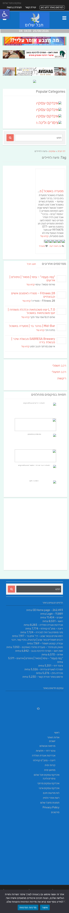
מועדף (42, 246)
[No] (64, 901)
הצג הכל (31, 264)
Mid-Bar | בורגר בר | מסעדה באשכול (32, 326)
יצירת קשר (30, 7)
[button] (5, 14)
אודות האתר (53, 737)
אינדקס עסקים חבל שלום (46, 774)
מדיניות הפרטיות (28, 907)
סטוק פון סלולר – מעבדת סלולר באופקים (42, 647)
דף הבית (61, 151)
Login (50, 613)
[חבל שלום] (34, 27)
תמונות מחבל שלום (49, 802)
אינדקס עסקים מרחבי (48, 783)
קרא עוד (44, 236)
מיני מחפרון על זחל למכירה (49, 632)
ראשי (60, 621)
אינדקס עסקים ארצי (49, 788)
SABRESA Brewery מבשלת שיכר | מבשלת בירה (33, 340)
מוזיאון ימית (49, 770)
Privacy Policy (51, 807)
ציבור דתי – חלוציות (45, 750)
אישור (45, 907)
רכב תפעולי (59, 372)
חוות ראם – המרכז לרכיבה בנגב (47, 650)
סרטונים (55, 812)
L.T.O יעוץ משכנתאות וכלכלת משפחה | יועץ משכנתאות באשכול (31, 311)
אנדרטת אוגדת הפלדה (51, 625)
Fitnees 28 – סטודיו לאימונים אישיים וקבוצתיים (33, 294)
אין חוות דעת (55, 246)
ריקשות (61, 378)
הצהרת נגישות (14, 7)
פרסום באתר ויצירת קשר (50, 676)
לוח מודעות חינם (51, 793)
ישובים (60, 617)
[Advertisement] (34, 534)
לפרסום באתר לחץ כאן (52, 7)
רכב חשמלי (59, 365)
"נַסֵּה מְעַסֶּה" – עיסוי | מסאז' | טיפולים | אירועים (32, 278)
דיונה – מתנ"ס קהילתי (51, 628)
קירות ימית (50, 765)
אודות (60, 654)
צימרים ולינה (49, 778)
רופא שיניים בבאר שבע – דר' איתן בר (45, 636)
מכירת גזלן (57, 673)
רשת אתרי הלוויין (51, 797)
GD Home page (41, 610)
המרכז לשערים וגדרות (51, 669)
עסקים (52, 151)
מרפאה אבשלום (47, 746)
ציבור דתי (58, 665)
